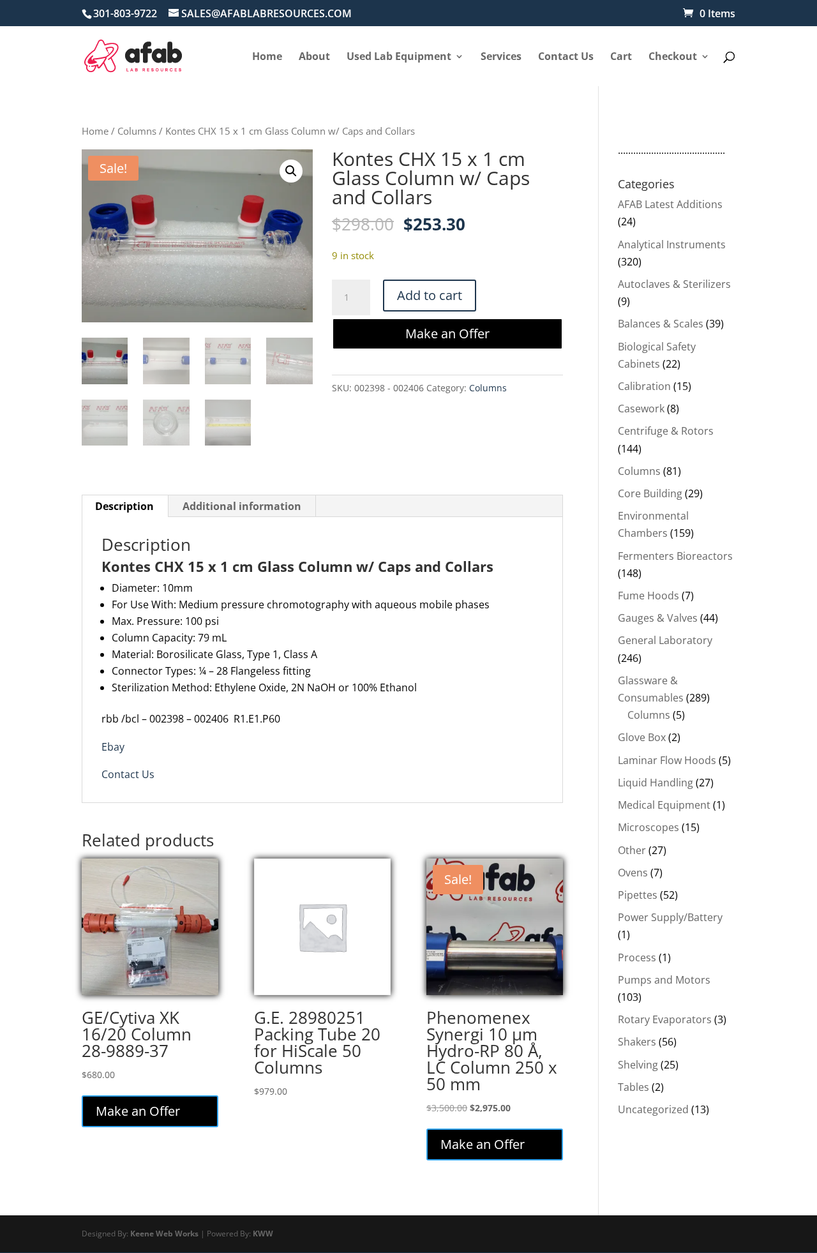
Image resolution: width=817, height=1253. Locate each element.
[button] (291, 171)
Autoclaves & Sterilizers (674, 284)
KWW (263, 1233)
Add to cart (429, 295)
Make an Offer (447, 333)
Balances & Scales (660, 324)
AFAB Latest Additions (670, 204)
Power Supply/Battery (670, 917)
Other (632, 850)
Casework (641, 408)
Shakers (637, 1042)
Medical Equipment (664, 805)
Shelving (638, 1065)
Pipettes (637, 895)
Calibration (644, 386)
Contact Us (127, 774)
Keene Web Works (164, 1233)
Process (637, 957)
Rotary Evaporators (665, 1019)
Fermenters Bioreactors (675, 556)
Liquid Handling (655, 783)
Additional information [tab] (242, 506)
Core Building (650, 493)
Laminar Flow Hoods (667, 760)
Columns (136, 130)
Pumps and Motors (664, 980)
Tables (633, 1087)
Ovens (633, 873)
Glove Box (642, 737)
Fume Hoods (648, 596)
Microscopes (648, 827)
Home (95, 130)
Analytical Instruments (672, 244)
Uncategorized (653, 1109)
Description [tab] (124, 506)
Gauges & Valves (658, 618)
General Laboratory (665, 640)
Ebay (112, 747)
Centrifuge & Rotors (666, 431)
